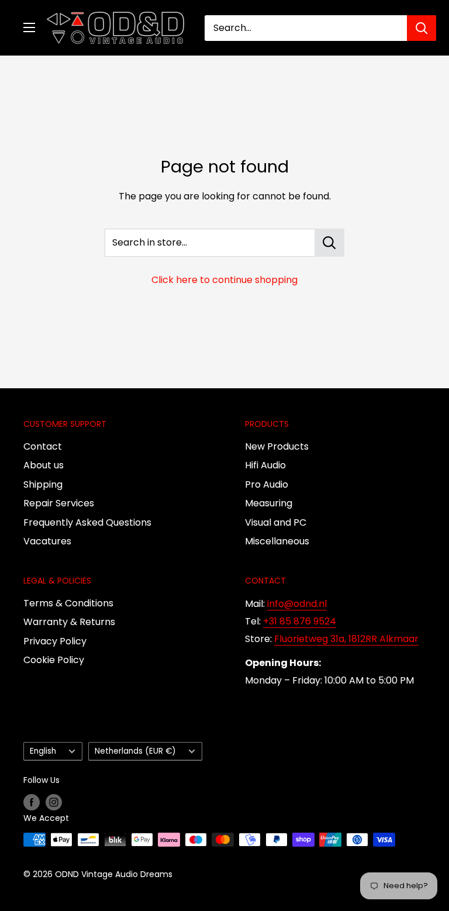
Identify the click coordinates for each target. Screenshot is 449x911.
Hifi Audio (265, 465)
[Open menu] (29, 27)
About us (43, 465)
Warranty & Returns (69, 622)
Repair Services (58, 503)
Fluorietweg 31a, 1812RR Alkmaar (346, 639)
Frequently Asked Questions (87, 522)
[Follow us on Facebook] (31, 802)
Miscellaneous (277, 541)
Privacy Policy (55, 641)
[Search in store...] (329, 243)
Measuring (268, 503)
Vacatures (47, 541)
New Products (277, 446)
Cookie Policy (53, 660)
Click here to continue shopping (224, 280)
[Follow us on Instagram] (54, 802)
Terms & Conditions (68, 603)
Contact (42, 446)
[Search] (421, 28)
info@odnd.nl (297, 603)
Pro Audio (266, 484)
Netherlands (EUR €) (135, 751)
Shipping (43, 484)
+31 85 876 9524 (299, 621)
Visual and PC (275, 522)
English (43, 751)
